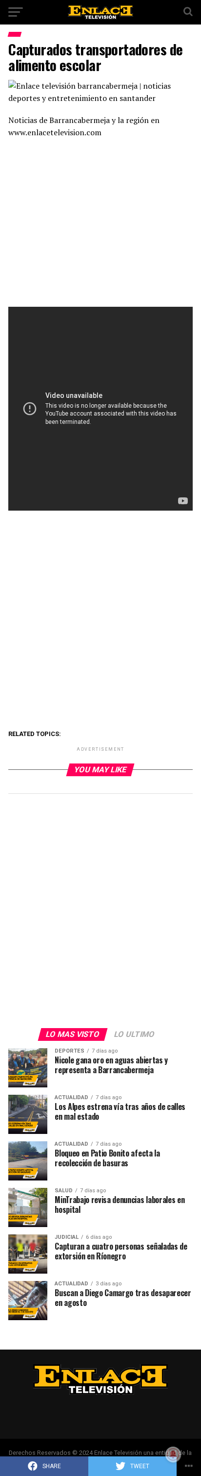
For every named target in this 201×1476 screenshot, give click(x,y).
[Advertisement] (100, 225)
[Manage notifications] (173, 1454)
